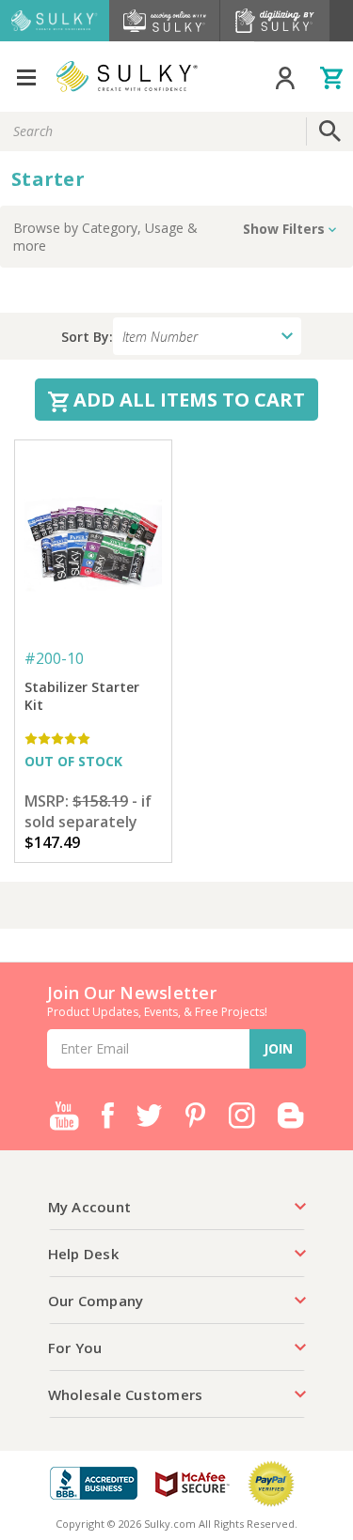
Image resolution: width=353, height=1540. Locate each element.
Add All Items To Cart (187, 399)
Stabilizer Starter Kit (81, 696)
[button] (176, 237)
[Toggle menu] (26, 76)
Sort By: (87, 337)
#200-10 (54, 658)
